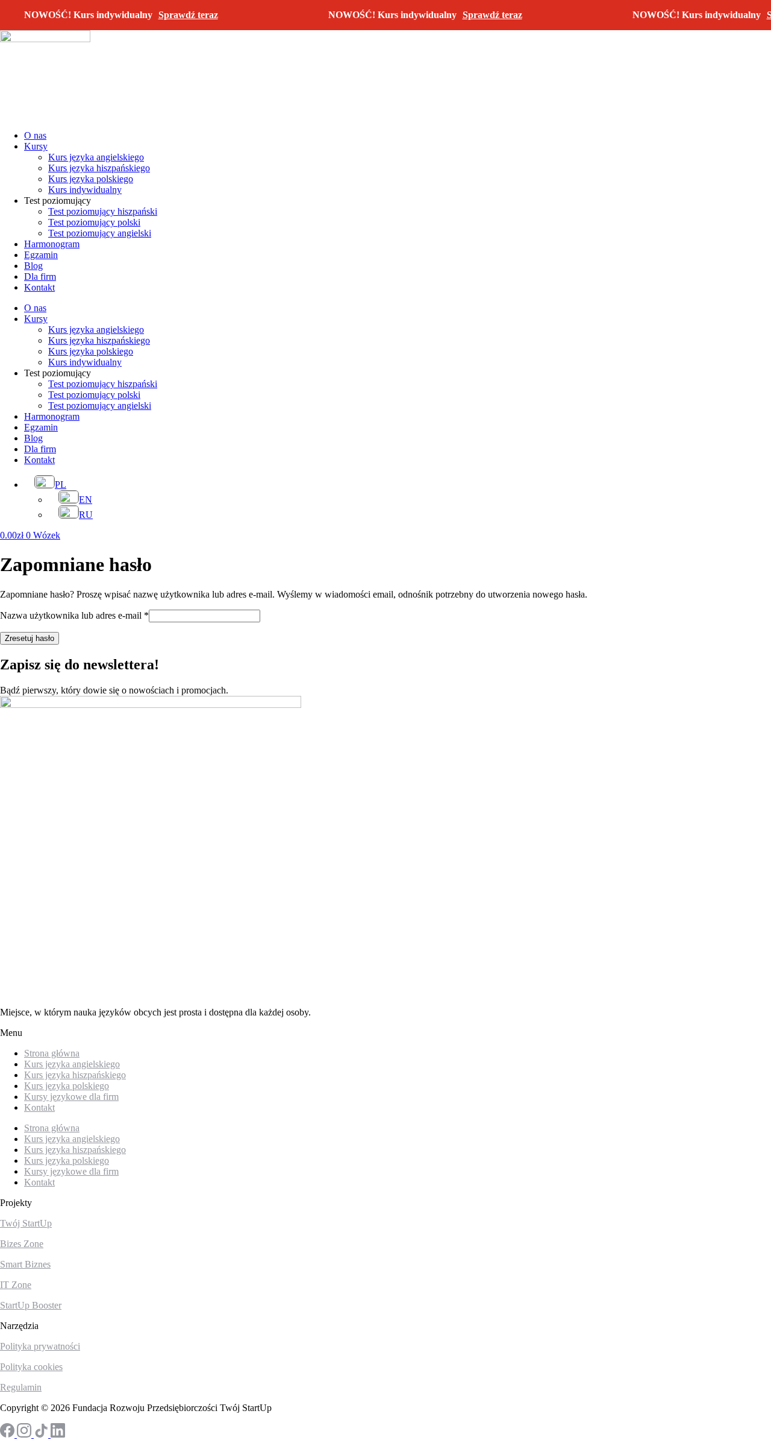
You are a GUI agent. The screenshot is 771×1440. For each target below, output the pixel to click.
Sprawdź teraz (188, 15)
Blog (33, 266)
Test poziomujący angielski (99, 233)
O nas (35, 135)
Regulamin (21, 1387)
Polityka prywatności (40, 1346)
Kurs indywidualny (85, 190)
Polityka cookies (31, 1367)
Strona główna (52, 1128)
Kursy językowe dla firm (71, 1096)
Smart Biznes (25, 1264)
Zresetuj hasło (29, 638)
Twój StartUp (26, 1223)
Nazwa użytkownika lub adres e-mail (74, 615)
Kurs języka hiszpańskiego (99, 168)
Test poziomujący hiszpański (102, 211)
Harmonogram (52, 244)
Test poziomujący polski (94, 222)
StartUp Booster (30, 1305)
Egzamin (41, 255)
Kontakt (39, 287)
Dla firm (40, 276)
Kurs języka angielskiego (96, 157)
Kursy (36, 146)
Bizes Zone (21, 1244)
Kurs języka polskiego (90, 179)
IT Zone (15, 1285)
